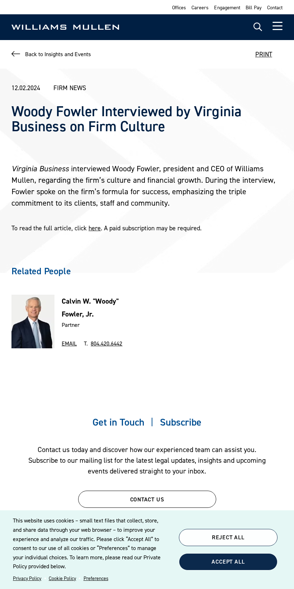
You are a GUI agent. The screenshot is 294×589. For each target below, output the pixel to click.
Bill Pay (254, 7)
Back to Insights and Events (58, 54)
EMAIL (69, 343)
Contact (275, 7)
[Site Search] (257, 27)
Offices (179, 7)
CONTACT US (147, 499)
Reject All (228, 537)
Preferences (96, 578)
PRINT (263, 54)
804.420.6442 (106, 343)
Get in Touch (118, 422)
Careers (200, 7)
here (95, 228)
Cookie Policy (62, 578)
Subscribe (180, 422)
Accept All (228, 561)
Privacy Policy (27, 578)
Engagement (227, 7)
